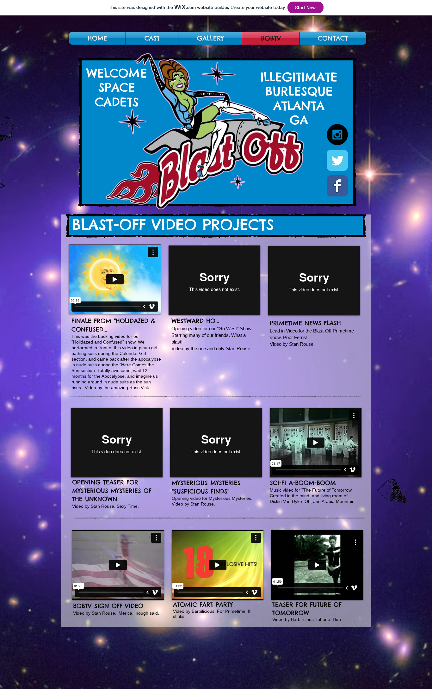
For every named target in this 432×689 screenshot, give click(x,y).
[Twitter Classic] (337, 160)
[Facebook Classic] (337, 185)
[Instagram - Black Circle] (337, 134)
